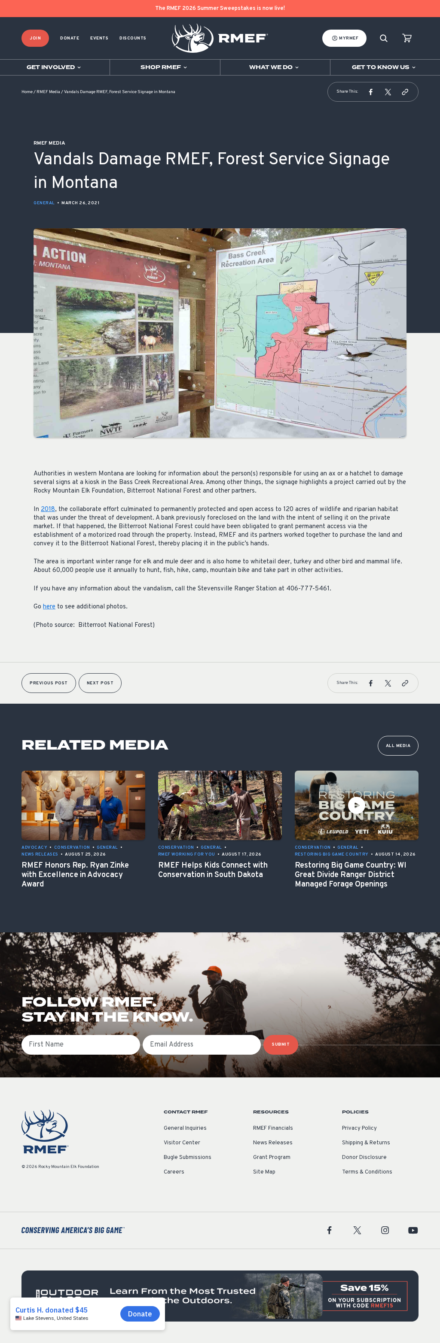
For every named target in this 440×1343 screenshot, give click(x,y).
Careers (174, 1172)
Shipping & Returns (366, 1143)
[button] (370, 92)
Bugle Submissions (187, 1157)
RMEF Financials (273, 1128)
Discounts (133, 38)
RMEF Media (48, 92)
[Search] (384, 38)
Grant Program (271, 1157)
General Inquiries (185, 1128)
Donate (69, 38)
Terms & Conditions (367, 1172)
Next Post (100, 683)
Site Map (264, 1172)
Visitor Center (182, 1143)
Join (35, 38)
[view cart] (407, 38)
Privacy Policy (359, 1128)
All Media (398, 746)
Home (27, 92)
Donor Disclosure (364, 1157)
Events (99, 38)
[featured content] (220, 1296)
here (49, 607)
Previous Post (49, 683)
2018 (48, 509)
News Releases (273, 1143)
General (44, 203)
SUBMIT (281, 1044)
